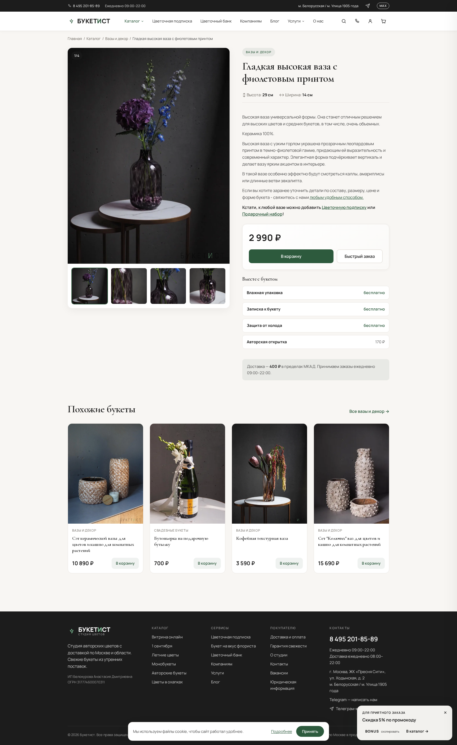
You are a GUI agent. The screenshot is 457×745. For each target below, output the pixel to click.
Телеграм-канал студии (358, 708)
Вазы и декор (116, 38)
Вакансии (279, 673)
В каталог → (417, 731)
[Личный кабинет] (370, 21)
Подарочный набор (262, 214)
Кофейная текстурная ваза (262, 538)
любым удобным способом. (337, 197)
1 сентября (162, 646)
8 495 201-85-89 (86, 5)
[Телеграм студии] (368, 6)
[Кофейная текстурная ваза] (269, 474)
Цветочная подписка (172, 21)
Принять (310, 731)
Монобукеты (164, 664)
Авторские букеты (169, 673)
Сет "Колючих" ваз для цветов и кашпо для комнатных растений (349, 541)
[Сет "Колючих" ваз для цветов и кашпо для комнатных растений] (351, 474)
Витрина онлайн (167, 637)
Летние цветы (165, 655)
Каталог (132, 21)
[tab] (89, 286)
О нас (318, 21)
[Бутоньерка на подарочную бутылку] (187, 474)
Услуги (294, 21)
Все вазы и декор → (369, 411)
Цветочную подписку (344, 207)
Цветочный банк (216, 21)
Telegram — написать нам (353, 699)
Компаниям (251, 21)
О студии (278, 655)
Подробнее (281, 731)
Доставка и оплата (287, 637)
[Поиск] (344, 21)
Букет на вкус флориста (233, 646)
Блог (274, 21)
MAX (383, 6)
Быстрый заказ (360, 256)
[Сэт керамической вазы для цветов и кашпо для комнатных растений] (105, 474)
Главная (75, 38)
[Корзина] (383, 21)
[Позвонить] (357, 21)
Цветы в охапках (167, 682)
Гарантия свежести (288, 646)
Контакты (279, 664)
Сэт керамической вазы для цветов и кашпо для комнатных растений (103, 544)
